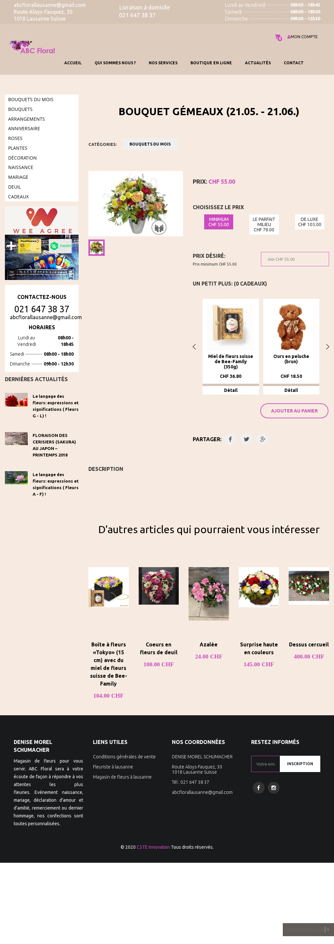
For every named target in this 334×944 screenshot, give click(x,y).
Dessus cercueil (309, 644)
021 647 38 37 (41, 309)
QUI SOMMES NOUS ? (115, 63)
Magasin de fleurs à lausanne (122, 777)
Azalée (209, 644)
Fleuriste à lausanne (113, 766)
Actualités (258, 63)
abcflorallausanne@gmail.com (46, 317)
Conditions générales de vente (124, 756)
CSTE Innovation (153, 847)
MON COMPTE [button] (304, 37)
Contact (294, 63)
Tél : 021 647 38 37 (190, 782)
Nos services (163, 63)
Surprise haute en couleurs (259, 648)
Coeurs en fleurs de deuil (158, 648)
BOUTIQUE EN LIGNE (211, 63)
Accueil (73, 63)
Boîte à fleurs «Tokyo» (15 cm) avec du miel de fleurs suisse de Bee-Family (108, 664)
